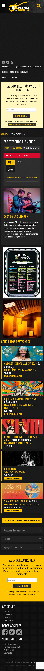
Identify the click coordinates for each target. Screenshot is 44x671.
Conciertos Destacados (19, 72)
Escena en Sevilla (18, 6)
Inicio (6, 611)
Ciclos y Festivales (9, 77)
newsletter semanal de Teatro (21, 124)
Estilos (5, 72)
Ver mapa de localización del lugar (21, 177)
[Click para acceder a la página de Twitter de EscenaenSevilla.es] (7, 62)
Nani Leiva (34, 662)
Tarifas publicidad (12, 646)
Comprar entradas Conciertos (29, 66)
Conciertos (6, 134)
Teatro (7, 617)
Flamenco (8, 620)
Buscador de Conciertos (14, 530)
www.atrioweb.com (33, 666)
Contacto (8, 652)
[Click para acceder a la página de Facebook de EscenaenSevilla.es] (3, 62)
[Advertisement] (22, 36)
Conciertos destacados (16, 341)
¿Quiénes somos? (11, 644)
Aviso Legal (9, 649)
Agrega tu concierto (13, 547)
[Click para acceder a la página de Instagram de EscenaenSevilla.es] (12, 62)
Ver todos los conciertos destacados (23, 520)
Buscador (6, 66)
